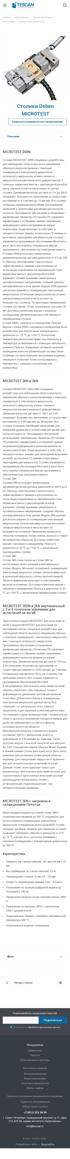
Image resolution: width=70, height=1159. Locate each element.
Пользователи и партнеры (35, 1060)
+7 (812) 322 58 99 (35, 1112)
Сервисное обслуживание (35, 1101)
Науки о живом (35, 1088)
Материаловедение (35, 1073)
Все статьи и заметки (35, 1068)
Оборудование (35, 1045)
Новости (35, 1055)
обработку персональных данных (44, 1027)
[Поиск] (65, 5)
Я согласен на (36, 1027)
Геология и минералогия (35, 1083)
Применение (35, 1050)
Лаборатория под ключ (35, 1106)
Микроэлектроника (35, 1078)
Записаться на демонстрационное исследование (35, 1096)
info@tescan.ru (35, 1126)
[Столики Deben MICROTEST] (35, 67)
